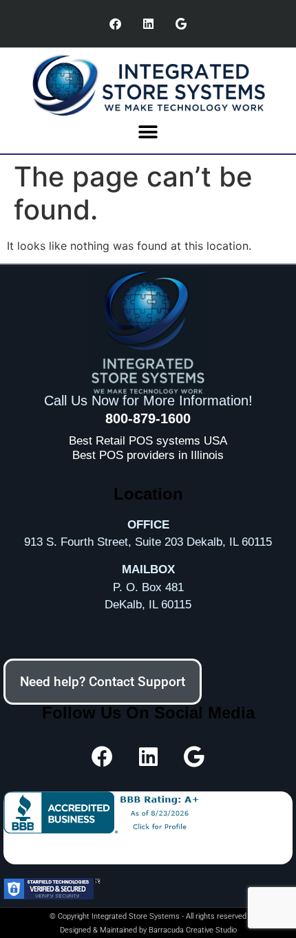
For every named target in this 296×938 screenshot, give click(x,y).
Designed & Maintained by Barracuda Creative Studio (148, 930)
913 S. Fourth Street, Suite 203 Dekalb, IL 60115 (148, 541)
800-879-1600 (148, 418)
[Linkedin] (148, 24)
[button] (148, 132)
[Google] (181, 24)
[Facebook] (115, 24)
